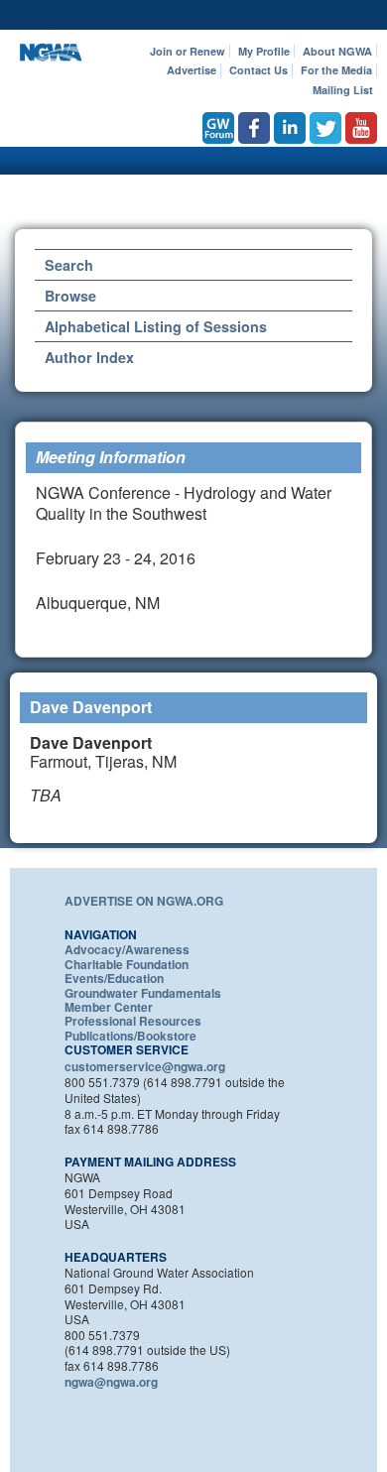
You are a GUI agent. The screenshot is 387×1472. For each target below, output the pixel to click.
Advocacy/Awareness (127, 949)
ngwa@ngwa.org (111, 1382)
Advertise (191, 69)
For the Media (336, 69)
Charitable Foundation (126, 964)
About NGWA (337, 51)
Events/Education (114, 978)
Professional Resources (132, 1021)
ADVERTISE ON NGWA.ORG (143, 901)
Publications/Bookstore (130, 1035)
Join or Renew (187, 51)
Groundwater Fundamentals (142, 993)
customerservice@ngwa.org (144, 1066)
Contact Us (258, 69)
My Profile (264, 51)
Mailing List (343, 89)
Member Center (108, 1007)
